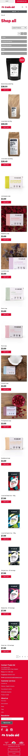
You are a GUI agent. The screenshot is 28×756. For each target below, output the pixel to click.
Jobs (2, 712)
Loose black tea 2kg (6, 121)
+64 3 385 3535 (9, 672)
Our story (3, 701)
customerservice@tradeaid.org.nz (13, 677)
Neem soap (4, 308)
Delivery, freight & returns (7, 686)
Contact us (4, 683)
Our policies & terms (6, 689)
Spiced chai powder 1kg (7, 84)
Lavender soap (5, 271)
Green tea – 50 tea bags (7, 645)
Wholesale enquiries (6, 692)
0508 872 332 (11, 675)
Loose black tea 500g (7, 159)
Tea (3, 53)
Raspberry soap (5, 233)
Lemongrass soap (5, 196)
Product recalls (5, 695)
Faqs (2, 709)
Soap (3, 49)
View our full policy (14, 749)
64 (25, 33)
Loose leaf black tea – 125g (8, 495)
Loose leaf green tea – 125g (8, 533)
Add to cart (6, 90)
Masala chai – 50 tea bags (8, 608)
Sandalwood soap (5, 458)
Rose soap (4, 346)
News (2, 706)
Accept (14, 753)
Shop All (14, 11)
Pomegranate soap (6, 421)
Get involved (4, 703)
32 (22, 33)
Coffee (4, 37)
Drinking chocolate (6, 45)
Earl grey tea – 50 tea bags (8, 570)
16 (19, 33)
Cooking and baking (7, 41)
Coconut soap (4, 383)
